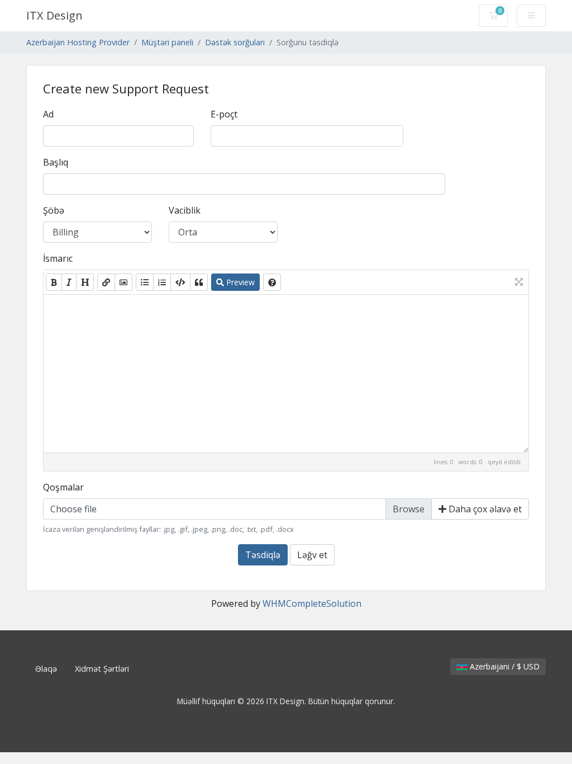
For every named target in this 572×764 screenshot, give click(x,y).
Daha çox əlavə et (484, 509)
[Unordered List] (145, 282)
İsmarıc (58, 258)
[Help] (272, 282)
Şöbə (53, 210)
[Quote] (199, 282)
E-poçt (224, 114)
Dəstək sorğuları (235, 42)
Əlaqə (46, 668)
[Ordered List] (162, 282)
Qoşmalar (63, 487)
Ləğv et (312, 555)
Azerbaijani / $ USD (504, 666)
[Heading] (85, 282)
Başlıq (55, 162)
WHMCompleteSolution (312, 603)
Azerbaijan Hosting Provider (78, 42)
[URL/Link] (106, 282)
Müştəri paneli (167, 42)
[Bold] (54, 282)
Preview (239, 282)
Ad (48, 114)
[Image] (123, 282)
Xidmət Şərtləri (102, 668)
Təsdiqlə (262, 555)
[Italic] (69, 282)
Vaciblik (185, 210)
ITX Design (54, 15)
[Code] (180, 282)
